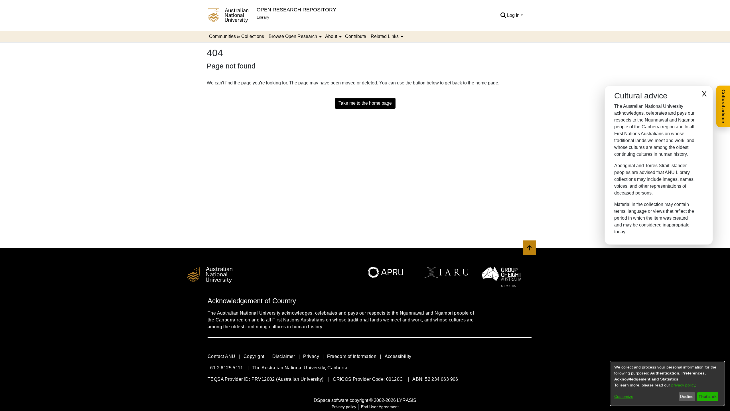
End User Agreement (380, 406)
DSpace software (331, 400)
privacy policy (683, 385)
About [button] (331, 36)
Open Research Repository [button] (296, 10)
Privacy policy (344, 406)
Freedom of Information (351, 356)
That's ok (708, 396)
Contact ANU (221, 356)
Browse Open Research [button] (293, 36)
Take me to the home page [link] (365, 103)
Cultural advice (723, 106)
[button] (503, 15)
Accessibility (398, 356)
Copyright (254, 356)
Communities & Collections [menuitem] (236, 36)
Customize (623, 396)
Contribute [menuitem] (355, 36)
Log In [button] (514, 15)
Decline (687, 396)
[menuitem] (294, 36)
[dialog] (667, 383)
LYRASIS (406, 400)
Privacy (311, 356)
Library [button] (263, 17)
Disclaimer (283, 356)
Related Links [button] (385, 36)
